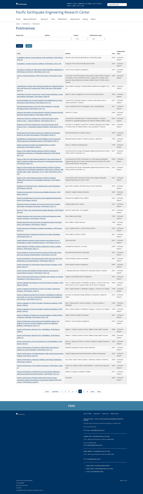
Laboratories (75, 19)
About (93, 19)
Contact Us (105, 413)
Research (44, 19)
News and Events (30, 19)
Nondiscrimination (21, 485)
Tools (53, 19)
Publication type (96, 35)
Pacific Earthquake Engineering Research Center (53, 12)
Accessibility (20, 483)
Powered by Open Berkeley (24, 480)
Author (47, 35)
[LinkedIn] (25, 417)
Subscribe (97, 413)
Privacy (18, 488)
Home (18, 19)
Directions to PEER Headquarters (98, 466)
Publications (62, 19)
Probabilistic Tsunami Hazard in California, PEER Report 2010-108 (39, 64)
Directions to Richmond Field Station (99, 469)
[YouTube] (29, 417)
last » (99, 391)
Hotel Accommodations (94, 471)
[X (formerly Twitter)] (21, 417)
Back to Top (123, 480)
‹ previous (56, 391)
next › (93, 391)
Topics (75, 35)
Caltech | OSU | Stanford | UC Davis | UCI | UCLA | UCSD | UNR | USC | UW (84, 5)
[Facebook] (18, 417)
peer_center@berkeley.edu (96, 430)
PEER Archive (115, 413)
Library (85, 19)
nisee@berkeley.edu (94, 459)
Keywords (19, 35)
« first (47, 391)
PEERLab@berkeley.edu (94, 445)
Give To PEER (87, 413)
